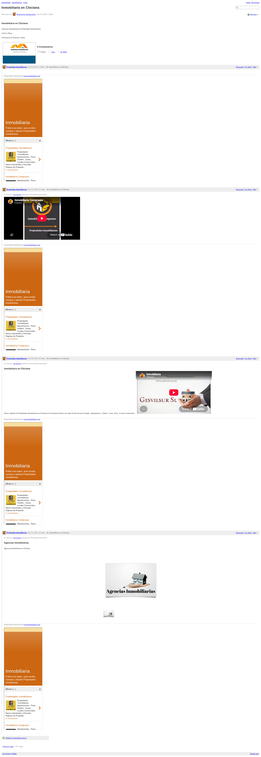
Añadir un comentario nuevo (16, 738)
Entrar (248, 2)
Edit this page (254, 754)
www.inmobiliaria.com (32, 76)
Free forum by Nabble (9, 754)
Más (254, 67)
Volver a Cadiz (8, 746)
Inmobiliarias (17, 2)
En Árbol (63, 52)
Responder (240, 67)
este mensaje (17, 194)
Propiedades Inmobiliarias (26, 14)
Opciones (253, 14)
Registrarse (255, 2)
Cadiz (25, 2)
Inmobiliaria (6, 2)
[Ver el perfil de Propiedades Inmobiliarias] (14, 14)
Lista (53, 52)
